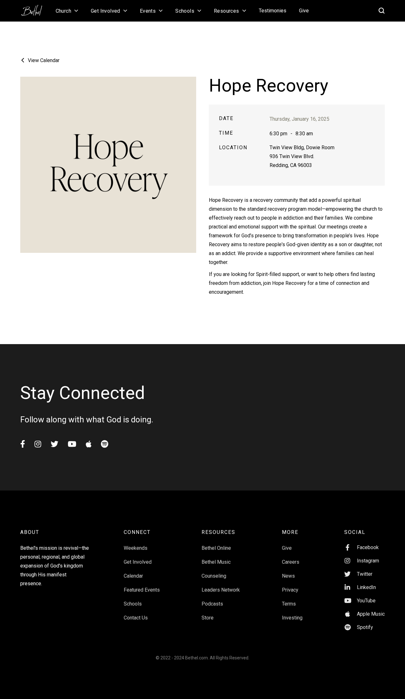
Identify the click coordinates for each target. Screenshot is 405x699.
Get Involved (138, 562)
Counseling (214, 576)
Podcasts (212, 604)
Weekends (135, 548)
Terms (289, 604)
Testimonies (272, 11)
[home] (34, 8)
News (288, 576)
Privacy (290, 590)
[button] (66, 11)
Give (304, 11)
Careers (290, 562)
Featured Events (142, 590)
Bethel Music (216, 562)
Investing (292, 618)
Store (208, 618)
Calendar (133, 576)
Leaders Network (221, 590)
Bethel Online (216, 548)
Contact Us (136, 618)
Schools (133, 604)
